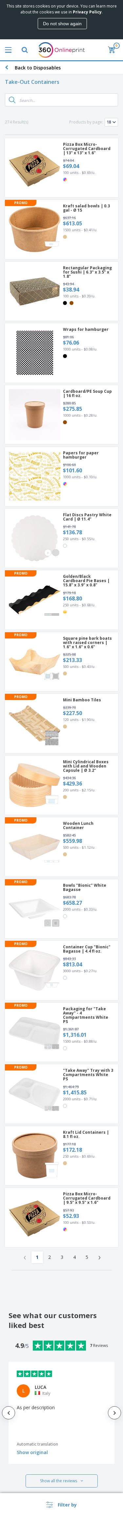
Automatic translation (37, 1444)
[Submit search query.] (12, 100)
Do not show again (62, 23)
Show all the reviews (58, 1481)
